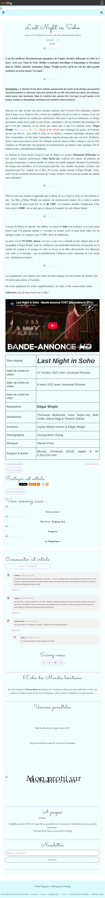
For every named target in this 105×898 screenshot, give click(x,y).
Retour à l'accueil (14, 470)
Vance (49, 830)
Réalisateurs (39, 35)
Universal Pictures (68, 35)
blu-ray (78, 35)
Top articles (34, 894)
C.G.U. (64, 894)
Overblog (66, 886)
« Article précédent (14, 463)
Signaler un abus (54, 894)
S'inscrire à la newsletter (15, 491)
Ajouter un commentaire (28, 566)
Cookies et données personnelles (79, 894)
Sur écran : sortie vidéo (53, 35)
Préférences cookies (97, 894)
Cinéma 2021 (29, 35)
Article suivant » (92, 463)
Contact (43, 894)
